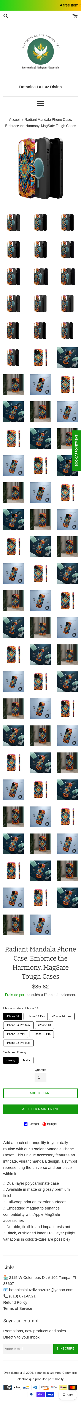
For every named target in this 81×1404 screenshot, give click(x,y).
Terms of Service (17, 1308)
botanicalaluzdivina (48, 1372)
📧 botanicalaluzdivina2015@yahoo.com (38, 1290)
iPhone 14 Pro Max (18, 1024)
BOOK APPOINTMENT (76, 450)
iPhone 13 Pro (41, 1033)
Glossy (11, 1059)
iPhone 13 (44, 1024)
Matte (27, 1059)
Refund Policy (15, 1302)
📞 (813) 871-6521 (19, 1296)
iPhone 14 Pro (35, 1015)
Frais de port (15, 995)
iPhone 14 (13, 1015)
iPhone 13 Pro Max (18, 1041)
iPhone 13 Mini (16, 1033)
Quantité (40, 1069)
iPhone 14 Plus (62, 1015)
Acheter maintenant (40, 1109)
